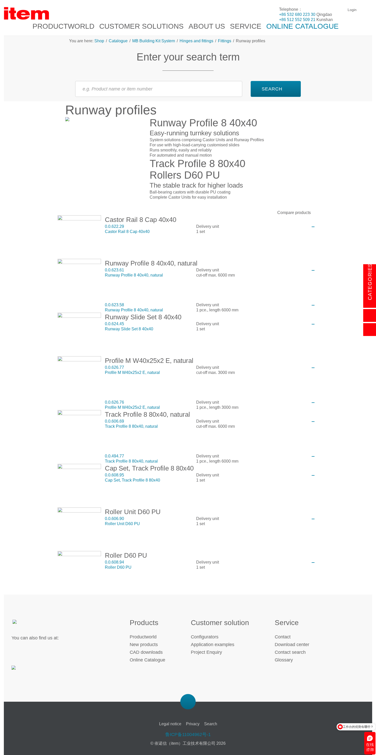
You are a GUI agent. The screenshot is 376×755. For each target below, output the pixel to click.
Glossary (284, 659)
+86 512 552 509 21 (297, 19)
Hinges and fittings (196, 41)
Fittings (224, 41)
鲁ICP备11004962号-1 (188, 734)
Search (210, 724)
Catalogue (118, 41)
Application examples (212, 644)
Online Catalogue (147, 659)
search (272, 88)
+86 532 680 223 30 (297, 14)
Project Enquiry (206, 652)
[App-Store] (29, 671)
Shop (99, 41)
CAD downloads (146, 652)
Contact (283, 636)
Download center (292, 644)
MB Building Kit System (153, 41)
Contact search (290, 652)
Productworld (143, 636)
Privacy (193, 724)
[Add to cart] (313, 270)
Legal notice (170, 724)
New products (144, 644)
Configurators (204, 636)
